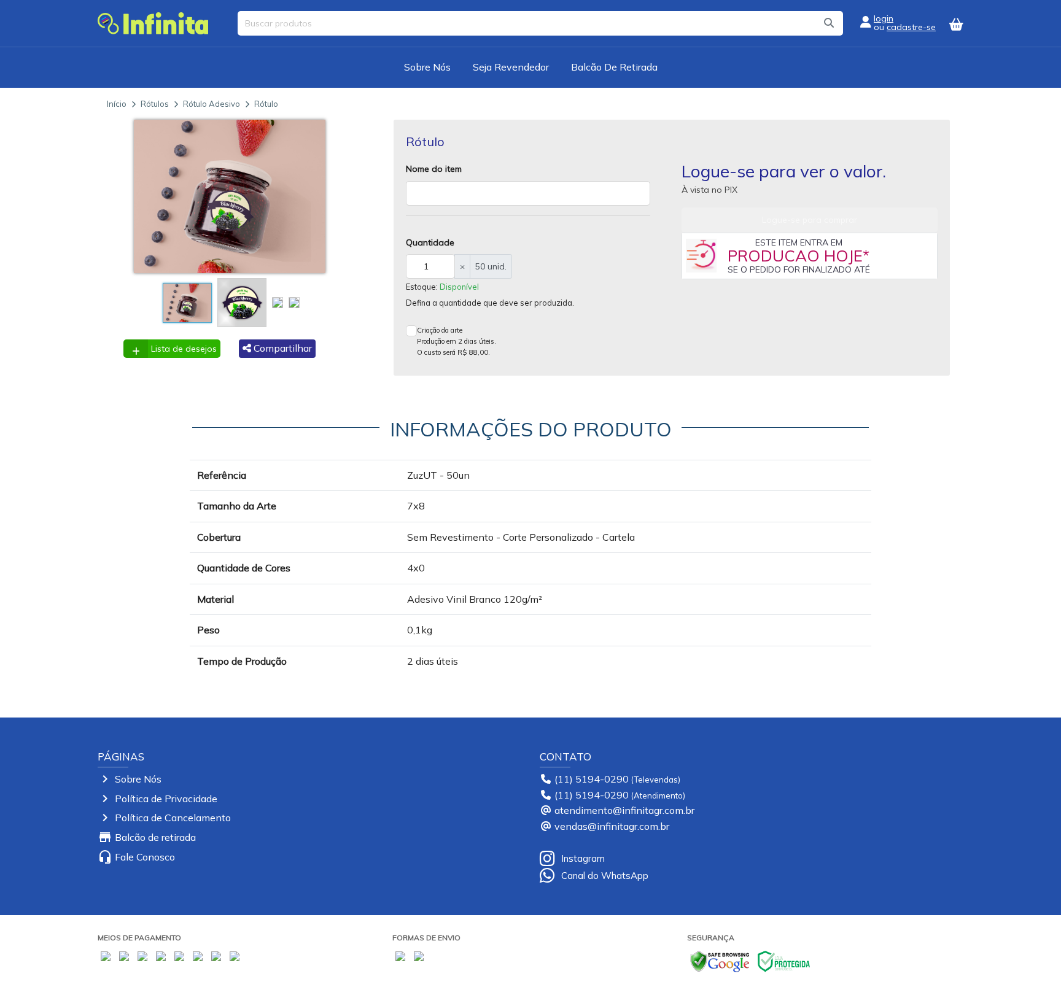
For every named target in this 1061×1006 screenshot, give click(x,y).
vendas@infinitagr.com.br (611, 826)
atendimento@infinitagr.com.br (624, 810)
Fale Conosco (145, 857)
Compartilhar (281, 348)
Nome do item (434, 168)
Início (116, 104)
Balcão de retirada (155, 837)
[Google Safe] (719, 960)
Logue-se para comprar (809, 219)
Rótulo (266, 104)
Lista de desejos (184, 348)
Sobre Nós (427, 67)
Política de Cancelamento (173, 817)
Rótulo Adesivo (211, 104)
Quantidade (430, 242)
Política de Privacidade (166, 798)
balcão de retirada (614, 67)
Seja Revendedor (511, 67)
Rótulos (155, 104)
